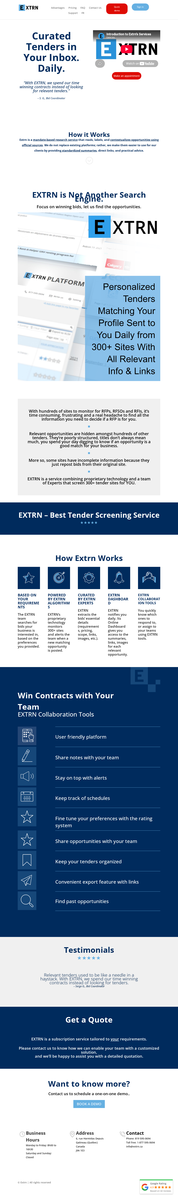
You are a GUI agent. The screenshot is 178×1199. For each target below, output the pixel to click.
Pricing (72, 8)
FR (83, 13)
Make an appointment (127, 75)
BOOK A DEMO (89, 1104)
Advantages (58, 8)
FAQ (82, 8)
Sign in (140, 6)
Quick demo (117, 8)
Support (73, 13)
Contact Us (95, 8)
